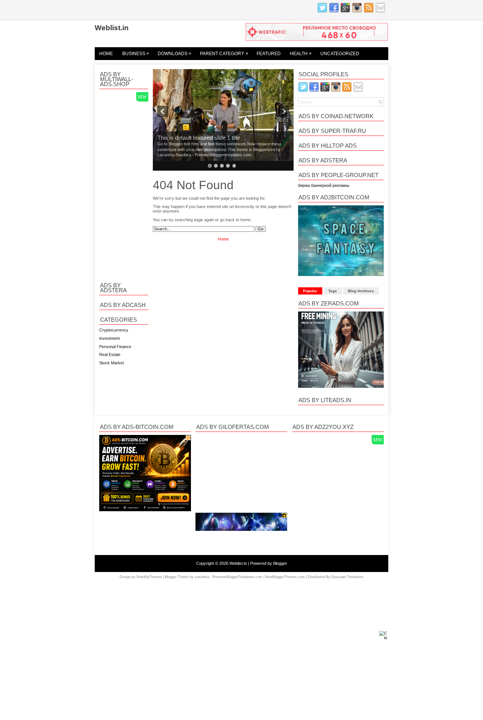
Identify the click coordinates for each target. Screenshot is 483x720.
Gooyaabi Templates (347, 577)
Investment (109, 338)
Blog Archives (361, 291)
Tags (332, 291)
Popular (310, 291)
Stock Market (111, 363)
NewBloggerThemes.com (285, 577)
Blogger (280, 563)
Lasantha (202, 577)
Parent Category (224, 53)
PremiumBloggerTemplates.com (237, 577)
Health (301, 53)
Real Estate (109, 354)
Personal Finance (115, 346)
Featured (269, 53)
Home (106, 53)
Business (135, 53)
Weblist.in (112, 27)
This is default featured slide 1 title (198, 138)
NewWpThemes (149, 577)
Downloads (175, 53)
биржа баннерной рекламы (323, 185)
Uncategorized (339, 53)
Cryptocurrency (113, 330)
